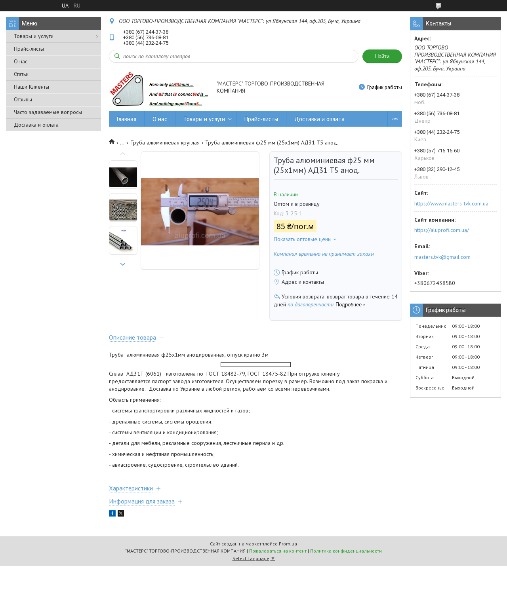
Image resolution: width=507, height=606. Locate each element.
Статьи (21, 74)
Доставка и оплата (36, 124)
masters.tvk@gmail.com (442, 256)
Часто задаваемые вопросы (48, 112)
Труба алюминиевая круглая (165, 142)
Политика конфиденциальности (346, 551)
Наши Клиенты (31, 86)
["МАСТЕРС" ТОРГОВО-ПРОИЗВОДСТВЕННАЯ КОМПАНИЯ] (159, 88)
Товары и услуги (33, 36)
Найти (382, 56)
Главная (126, 119)
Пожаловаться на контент (278, 551)
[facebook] (112, 514)
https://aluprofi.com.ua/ (441, 230)
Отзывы (23, 99)
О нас (20, 61)
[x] (121, 514)
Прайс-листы (29, 48)
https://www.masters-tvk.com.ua (451, 203)
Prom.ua (288, 544)
